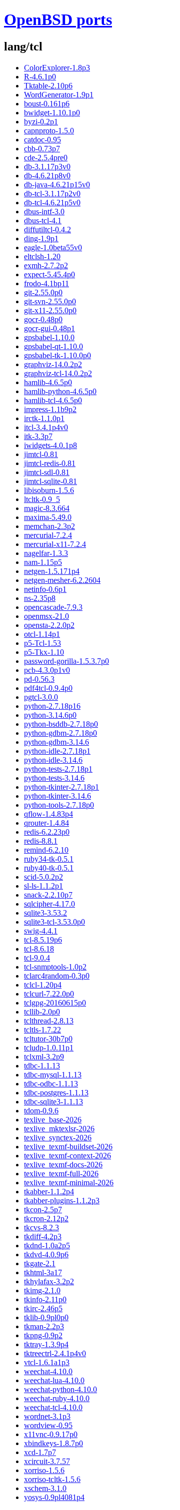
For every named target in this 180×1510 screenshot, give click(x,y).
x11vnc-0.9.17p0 (51, 1434)
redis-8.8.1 (41, 841)
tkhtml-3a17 (43, 1272)
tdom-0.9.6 (41, 1110)
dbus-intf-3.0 (44, 211)
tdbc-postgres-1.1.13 (56, 1092)
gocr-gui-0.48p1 (49, 328)
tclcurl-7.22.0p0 (49, 994)
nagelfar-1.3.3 (46, 553)
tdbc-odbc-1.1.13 (51, 1083)
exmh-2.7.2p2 (46, 265)
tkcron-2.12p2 (46, 1218)
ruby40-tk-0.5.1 (49, 868)
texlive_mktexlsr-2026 (59, 1128)
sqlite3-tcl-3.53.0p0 (54, 922)
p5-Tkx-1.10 (44, 652)
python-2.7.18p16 (52, 706)
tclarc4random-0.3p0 (57, 976)
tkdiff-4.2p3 (43, 1236)
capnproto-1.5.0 (49, 130)
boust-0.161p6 (47, 103)
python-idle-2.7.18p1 (57, 751)
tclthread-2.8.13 (49, 1020)
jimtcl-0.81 (41, 454)
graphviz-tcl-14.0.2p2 (58, 373)
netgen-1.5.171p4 (52, 571)
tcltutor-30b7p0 (48, 1038)
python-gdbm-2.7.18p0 (60, 733)
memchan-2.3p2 (49, 526)
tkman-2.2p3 (44, 1326)
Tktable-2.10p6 (48, 85)
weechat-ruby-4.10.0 (57, 1398)
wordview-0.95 (48, 1425)
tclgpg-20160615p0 (55, 1003)
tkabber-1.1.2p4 (49, 1191)
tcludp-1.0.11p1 (49, 1047)
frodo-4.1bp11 (46, 283)
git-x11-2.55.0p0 (50, 310)
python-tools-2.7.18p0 (59, 805)
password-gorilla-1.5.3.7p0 (66, 661)
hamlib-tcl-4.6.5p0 (53, 400)
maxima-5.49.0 (48, 517)
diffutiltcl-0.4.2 (47, 229)
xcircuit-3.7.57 (47, 1461)
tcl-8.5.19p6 (43, 940)
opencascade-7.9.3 (53, 607)
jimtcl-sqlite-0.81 (50, 481)
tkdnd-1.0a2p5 (47, 1245)
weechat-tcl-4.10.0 (53, 1407)
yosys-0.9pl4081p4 (54, 1497)
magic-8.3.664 (47, 508)
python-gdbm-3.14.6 (56, 742)
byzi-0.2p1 (41, 121)
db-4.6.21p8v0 (47, 175)
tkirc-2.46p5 (43, 1308)
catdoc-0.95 (42, 139)
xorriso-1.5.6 (44, 1470)
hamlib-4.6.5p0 (48, 382)
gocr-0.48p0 (43, 319)
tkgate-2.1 (40, 1263)
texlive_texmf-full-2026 (61, 1173)
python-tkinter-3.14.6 (57, 796)
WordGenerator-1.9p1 (59, 94)
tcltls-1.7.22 (42, 1029)
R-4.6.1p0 (40, 76)
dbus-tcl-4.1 (43, 220)
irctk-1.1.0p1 (44, 418)
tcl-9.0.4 (37, 958)
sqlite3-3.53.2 (45, 913)
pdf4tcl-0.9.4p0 (48, 688)
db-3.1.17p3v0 (47, 166)
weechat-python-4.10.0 (60, 1389)
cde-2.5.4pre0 (46, 157)
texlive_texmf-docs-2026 (63, 1164)
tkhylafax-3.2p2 (49, 1281)
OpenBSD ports (58, 19)
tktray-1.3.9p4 (46, 1344)
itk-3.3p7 (38, 436)
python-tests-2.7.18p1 (58, 769)
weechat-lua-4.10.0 (54, 1380)
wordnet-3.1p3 (47, 1416)
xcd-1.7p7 (40, 1452)
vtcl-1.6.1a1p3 (47, 1362)
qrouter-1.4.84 (46, 823)
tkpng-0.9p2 (43, 1335)
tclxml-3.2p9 (44, 1056)
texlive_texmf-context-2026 (67, 1155)
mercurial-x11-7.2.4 (55, 544)
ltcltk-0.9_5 (42, 499)
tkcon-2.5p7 (43, 1209)
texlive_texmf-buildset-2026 (68, 1146)
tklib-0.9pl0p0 (46, 1317)
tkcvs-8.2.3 (41, 1227)
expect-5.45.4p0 (49, 274)
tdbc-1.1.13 (42, 1065)
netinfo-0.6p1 (45, 589)
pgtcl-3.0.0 (41, 697)
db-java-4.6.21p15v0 (57, 184)
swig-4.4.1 (41, 931)
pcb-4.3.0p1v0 (47, 670)
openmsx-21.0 (46, 616)
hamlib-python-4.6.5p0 (60, 391)
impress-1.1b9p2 (50, 409)
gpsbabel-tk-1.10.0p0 (57, 355)
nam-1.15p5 (43, 562)
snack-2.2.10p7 (48, 895)
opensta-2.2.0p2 (49, 625)
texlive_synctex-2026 (58, 1137)
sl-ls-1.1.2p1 (43, 886)
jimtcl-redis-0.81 (50, 463)
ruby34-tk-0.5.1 (49, 859)
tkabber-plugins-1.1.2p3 (62, 1200)
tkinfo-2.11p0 (45, 1299)
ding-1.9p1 (41, 238)
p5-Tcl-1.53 (42, 643)
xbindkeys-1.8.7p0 (53, 1443)
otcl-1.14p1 (42, 634)
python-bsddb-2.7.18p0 (61, 724)
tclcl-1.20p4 (43, 985)
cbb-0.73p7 (42, 148)
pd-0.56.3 (39, 679)
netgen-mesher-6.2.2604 (62, 580)
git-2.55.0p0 (43, 292)
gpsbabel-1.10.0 (49, 337)
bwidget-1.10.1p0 (52, 112)
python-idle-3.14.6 (53, 760)
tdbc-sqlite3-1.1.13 (53, 1101)
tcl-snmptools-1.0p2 (55, 967)
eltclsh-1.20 (42, 256)
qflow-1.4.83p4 (48, 814)
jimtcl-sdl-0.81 (47, 472)
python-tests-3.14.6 (54, 778)
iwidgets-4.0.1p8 (50, 445)
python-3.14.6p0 (50, 715)
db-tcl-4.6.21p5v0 (52, 202)
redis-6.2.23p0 (47, 832)
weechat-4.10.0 (48, 1371)
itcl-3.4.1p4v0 (46, 427)
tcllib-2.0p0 (42, 1011)
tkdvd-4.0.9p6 (46, 1254)
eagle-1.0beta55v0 (53, 247)
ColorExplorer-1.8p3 (57, 67)
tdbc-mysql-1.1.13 (53, 1074)
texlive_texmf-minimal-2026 (69, 1182)
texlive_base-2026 (53, 1119)
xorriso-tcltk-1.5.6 (52, 1479)
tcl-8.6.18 (39, 949)
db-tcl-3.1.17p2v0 (52, 193)
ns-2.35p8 (40, 598)
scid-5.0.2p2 (43, 877)
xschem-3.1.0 (45, 1488)
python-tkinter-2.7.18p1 (61, 787)
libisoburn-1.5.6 (49, 490)
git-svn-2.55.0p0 (50, 301)
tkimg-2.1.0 (42, 1290)
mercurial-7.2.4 (48, 535)
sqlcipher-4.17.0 (49, 904)
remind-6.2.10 (46, 850)
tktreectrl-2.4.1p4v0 (55, 1353)
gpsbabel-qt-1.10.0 (53, 346)
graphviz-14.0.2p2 (53, 364)
